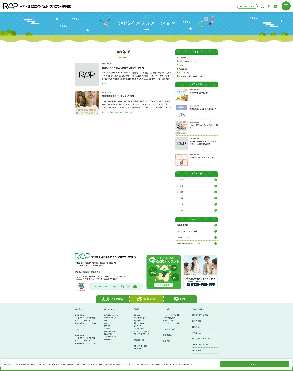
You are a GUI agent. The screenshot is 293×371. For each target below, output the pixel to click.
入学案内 (137, 309)
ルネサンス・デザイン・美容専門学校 (100, 279)
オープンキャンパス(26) (188, 61)
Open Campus (249, 6)
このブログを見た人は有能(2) (190, 76)
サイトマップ (197, 350)
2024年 (180, 192)
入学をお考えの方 (199, 309)
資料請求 (166, 335)
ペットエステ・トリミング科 (187, 231)
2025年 (180, 186)
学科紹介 (78, 309)
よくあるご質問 (139, 328)
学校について (109, 309)
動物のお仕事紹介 (140, 323)
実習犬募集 (108, 334)
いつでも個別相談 (169, 318)
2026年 (180, 179)
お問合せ (166, 341)
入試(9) (182, 65)
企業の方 (195, 327)
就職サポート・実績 (140, 346)
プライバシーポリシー (201, 344)
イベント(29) (184, 72)
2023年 (180, 198)
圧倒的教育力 (138, 320)
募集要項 (137, 315)
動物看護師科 (182, 225)
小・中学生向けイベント (171, 323)
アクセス (107, 326)
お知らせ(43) (184, 57)
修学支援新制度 (109, 331)
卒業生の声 (137, 348)
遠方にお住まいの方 (200, 315)
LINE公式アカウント (171, 329)
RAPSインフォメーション (113, 318)
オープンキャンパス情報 (171, 315)
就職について (139, 340)
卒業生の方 (196, 332)
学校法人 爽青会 (81, 272)
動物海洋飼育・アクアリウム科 (188, 243)
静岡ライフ (137, 326)
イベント (166, 309)
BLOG (77, 329)
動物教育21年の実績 (111, 315)
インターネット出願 (140, 331)
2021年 (180, 204)
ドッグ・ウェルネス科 (184, 237)
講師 (105, 320)
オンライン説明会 (169, 320)
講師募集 (94, 272)
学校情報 (107, 328)
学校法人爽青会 (109, 336)
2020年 (180, 210)
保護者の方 (196, 321)
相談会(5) (183, 69)
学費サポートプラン (140, 334)
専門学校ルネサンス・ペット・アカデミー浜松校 (104, 276)
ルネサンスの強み (140, 318)
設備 (105, 323)
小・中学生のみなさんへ (201, 338)
